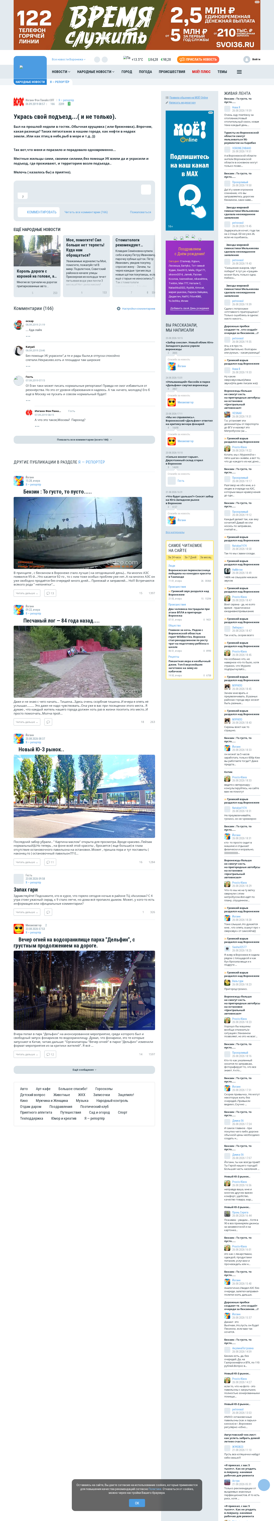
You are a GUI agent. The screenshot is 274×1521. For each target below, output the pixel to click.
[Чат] (264, 1485)
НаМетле (237, 569)
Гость (29, 377)
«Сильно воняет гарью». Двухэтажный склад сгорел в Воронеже (184, 460)
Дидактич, (175, 296)
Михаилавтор (186, 402)
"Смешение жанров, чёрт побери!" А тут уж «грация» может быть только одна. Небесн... (241, 273)
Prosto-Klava (239, 447)
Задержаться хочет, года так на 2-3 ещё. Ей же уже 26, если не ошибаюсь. (242, 234)
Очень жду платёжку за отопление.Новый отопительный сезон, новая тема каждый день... (241, 120)
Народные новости (94, 72)
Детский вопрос (32, 1094)
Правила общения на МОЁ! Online (188, 97)
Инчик (184, 300)
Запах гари (26, 890)
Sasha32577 (239, 947)
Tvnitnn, (173, 283)
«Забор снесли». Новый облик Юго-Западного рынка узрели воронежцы (190, 346)
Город (127, 72)
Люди (171, 565)
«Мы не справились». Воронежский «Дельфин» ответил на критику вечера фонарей (189, 420)
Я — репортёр (59, 82)
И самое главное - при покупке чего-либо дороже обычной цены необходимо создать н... (242, 1133)
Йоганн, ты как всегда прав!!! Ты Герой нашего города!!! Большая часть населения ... (242, 1165)
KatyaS (30, 347)
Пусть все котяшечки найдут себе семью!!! (242, 1455)
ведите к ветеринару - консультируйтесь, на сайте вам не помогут (241, 788)
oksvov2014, (176, 274)
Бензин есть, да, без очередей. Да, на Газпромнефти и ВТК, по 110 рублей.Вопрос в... (241, 1361)
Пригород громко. (235, 989)
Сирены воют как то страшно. (236, 728)
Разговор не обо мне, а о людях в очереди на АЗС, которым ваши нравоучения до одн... (242, 490)
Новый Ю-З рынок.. (40, 750)
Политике (155, 1489)
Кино (24, 1100)
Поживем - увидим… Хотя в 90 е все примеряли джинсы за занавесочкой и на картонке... (241, 1225)
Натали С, (195, 283)
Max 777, (184, 283)
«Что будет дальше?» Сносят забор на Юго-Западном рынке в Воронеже (189, 500)
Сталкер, (185, 261)
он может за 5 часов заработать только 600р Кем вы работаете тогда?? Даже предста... (242, 759)
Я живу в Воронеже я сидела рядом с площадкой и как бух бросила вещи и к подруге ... (241, 960)
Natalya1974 (239, 545)
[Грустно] (75, 192)
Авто (24, 1088)
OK (137, 1503)
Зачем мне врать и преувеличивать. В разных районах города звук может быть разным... (241, 698)
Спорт (122, 1112)
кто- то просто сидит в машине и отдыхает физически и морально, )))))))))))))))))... (239, 847)
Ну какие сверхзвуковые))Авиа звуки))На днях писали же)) (241, 380)
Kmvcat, (200, 287)
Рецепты (173, 656)
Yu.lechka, (174, 300)
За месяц (205, 557)
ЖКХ (81, 1094)
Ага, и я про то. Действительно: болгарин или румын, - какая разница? (242, 349)
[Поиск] (253, 71)
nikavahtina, (201, 278)
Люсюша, (175, 265)
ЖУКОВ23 (237, 1446)
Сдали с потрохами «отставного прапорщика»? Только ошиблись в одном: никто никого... (241, 314)
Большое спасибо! (73, 1088)
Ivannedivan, (186, 278)
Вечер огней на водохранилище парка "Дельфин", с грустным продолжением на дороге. (74, 943)
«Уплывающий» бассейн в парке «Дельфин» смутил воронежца (188, 383)
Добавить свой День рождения (189, 308)
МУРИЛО (237, 685)
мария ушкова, (178, 292)
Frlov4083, (196, 296)
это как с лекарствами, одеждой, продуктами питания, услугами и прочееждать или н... (238, 1259)
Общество (174, 625)
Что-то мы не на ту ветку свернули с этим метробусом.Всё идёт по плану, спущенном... (239, 895)
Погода (145, 72)
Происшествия (172, 72)
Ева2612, (182, 270)
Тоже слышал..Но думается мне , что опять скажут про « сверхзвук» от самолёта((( (242, 927)
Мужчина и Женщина (52, 1100)
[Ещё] (239, 73)
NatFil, (185, 296)
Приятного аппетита (36, 1112)
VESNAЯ (237, 413)
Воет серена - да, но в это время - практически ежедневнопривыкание (239, 608)
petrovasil (238, 222)
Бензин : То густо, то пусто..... (57, 492)
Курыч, (196, 261)
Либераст (238, 627)
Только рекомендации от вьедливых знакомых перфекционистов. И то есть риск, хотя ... (242, 1493)
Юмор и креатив (63, 1118)
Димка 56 (238, 1120)
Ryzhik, (191, 287)
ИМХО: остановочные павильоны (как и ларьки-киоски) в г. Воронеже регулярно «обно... (240, 1422)
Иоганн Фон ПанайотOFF (48, 411)
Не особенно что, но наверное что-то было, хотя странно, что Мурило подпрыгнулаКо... (241, 664)
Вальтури (237, 981)
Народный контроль (112, 1100)
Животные (61, 1094)
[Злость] (88, 192)
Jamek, (188, 274)
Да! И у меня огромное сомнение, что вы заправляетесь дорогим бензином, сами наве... (239, 195)
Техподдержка (31, 1118)
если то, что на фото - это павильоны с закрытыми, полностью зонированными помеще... (242, 1391)
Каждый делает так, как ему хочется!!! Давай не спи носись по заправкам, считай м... (241, 524)
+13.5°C (137, 59)
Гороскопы (104, 1088)
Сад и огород (99, 1112)
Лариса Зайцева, (198, 292)
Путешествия (70, 1112)
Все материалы (175, 532)
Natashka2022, (177, 287)
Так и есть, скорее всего (239, 635)
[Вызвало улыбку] (36, 192)
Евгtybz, (186, 265)
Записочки (101, 1094)
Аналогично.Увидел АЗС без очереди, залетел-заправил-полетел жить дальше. (241, 1291)
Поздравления (60, 1106)
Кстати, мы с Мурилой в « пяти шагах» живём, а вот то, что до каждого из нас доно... (242, 458)
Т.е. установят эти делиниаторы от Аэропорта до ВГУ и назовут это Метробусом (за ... (241, 426)
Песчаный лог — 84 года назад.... (61, 621)
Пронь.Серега (240, 1212)
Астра (235, 1480)
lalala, (191, 270)
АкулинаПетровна (243, 1348)
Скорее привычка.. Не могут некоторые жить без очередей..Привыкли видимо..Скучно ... (242, 1099)
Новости (60, 72)
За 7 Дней (190, 557)
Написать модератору (182, 102)
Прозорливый (240, 182)
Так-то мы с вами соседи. (239, 553)
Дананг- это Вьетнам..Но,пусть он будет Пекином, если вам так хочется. (241, 1327)
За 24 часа (174, 557)
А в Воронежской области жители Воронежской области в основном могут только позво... (241, 161)
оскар (29, 321)
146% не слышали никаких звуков (240, 578)
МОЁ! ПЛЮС (201, 72)
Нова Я (236, 107)
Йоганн (182, 366)
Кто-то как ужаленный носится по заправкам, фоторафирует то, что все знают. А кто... (240, 1065)
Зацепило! (126, 1094)
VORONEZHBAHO (241, 148)
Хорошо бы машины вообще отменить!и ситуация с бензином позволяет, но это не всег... (240, 1031)
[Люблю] (49, 192)
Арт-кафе (43, 1088)
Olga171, (201, 270)
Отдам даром (30, 1106)
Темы (222, 72)
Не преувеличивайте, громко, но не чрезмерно (240, 816)
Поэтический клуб (94, 1106)
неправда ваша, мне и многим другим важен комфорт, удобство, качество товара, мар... (238, 1194)
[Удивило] (62, 192)
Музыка (82, 1100)
